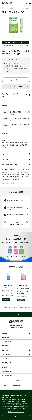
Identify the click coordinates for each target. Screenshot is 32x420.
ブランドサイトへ (16, 80)
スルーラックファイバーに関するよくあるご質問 (14, 95)
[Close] (30, 392)
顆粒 (13, 42)
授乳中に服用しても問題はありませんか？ (16, 208)
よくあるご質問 (6, 341)
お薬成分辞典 (6, 337)
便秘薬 (26, 42)
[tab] (15, 36)
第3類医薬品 (6, 299)
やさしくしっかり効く (22, 46)
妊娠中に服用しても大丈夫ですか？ (16, 201)
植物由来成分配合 (8, 46)
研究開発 (4, 367)
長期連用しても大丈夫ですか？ (16, 214)
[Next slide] (19, 37)
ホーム (5, 8)
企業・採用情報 (6, 354)
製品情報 (10, 8)
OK (16, 417)
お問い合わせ (6, 346)
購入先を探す (6, 350)
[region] (16, 405)
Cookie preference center (16, 412)
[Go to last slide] (13, 37)
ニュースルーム (6, 359)
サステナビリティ (7, 363)
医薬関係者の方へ (7, 371)
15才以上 (19, 42)
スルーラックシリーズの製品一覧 (22, 8)
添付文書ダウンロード (16, 86)
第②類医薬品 (6, 42)
